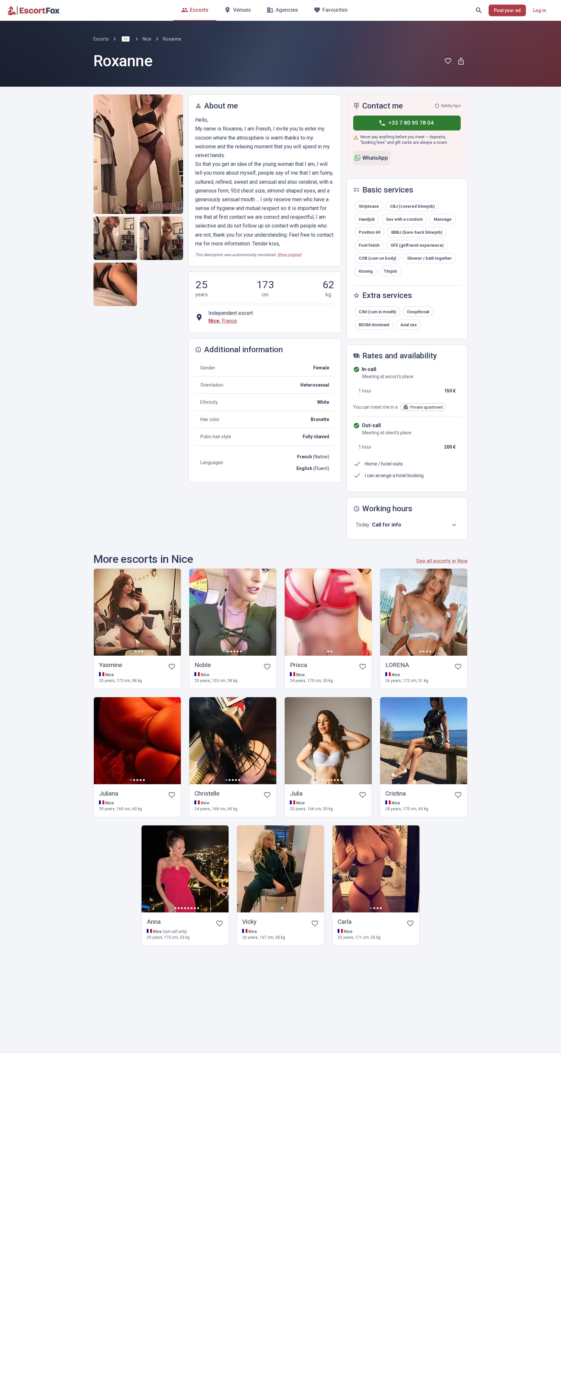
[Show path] (126, 39)
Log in (539, 10)
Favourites (335, 10)
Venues (242, 10)
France (229, 321)
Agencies (287, 10)
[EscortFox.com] (34, 10)
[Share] (461, 61)
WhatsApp (375, 158)
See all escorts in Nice (442, 561)
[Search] (478, 10)
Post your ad (507, 10)
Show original (289, 255)
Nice (147, 39)
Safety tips (451, 105)
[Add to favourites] (448, 61)
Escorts (199, 10)
